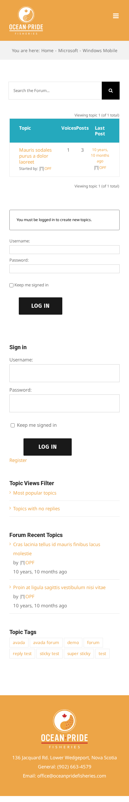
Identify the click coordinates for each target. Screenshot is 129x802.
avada (19, 642)
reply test (22, 653)
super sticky (78, 653)
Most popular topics (34, 493)
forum (93, 642)
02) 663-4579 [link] (76, 766)
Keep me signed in (31, 285)
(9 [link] (59, 766)
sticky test (49, 653)
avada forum (46, 642)
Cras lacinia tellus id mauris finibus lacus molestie (56, 548)
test (102, 653)
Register (18, 460)
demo (73, 642)
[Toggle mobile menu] (116, 16)
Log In (40, 305)
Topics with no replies (36, 508)
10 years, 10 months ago (100, 155)
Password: (19, 260)
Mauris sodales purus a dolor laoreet (35, 156)
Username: (19, 241)
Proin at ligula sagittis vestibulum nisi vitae (59, 587)
